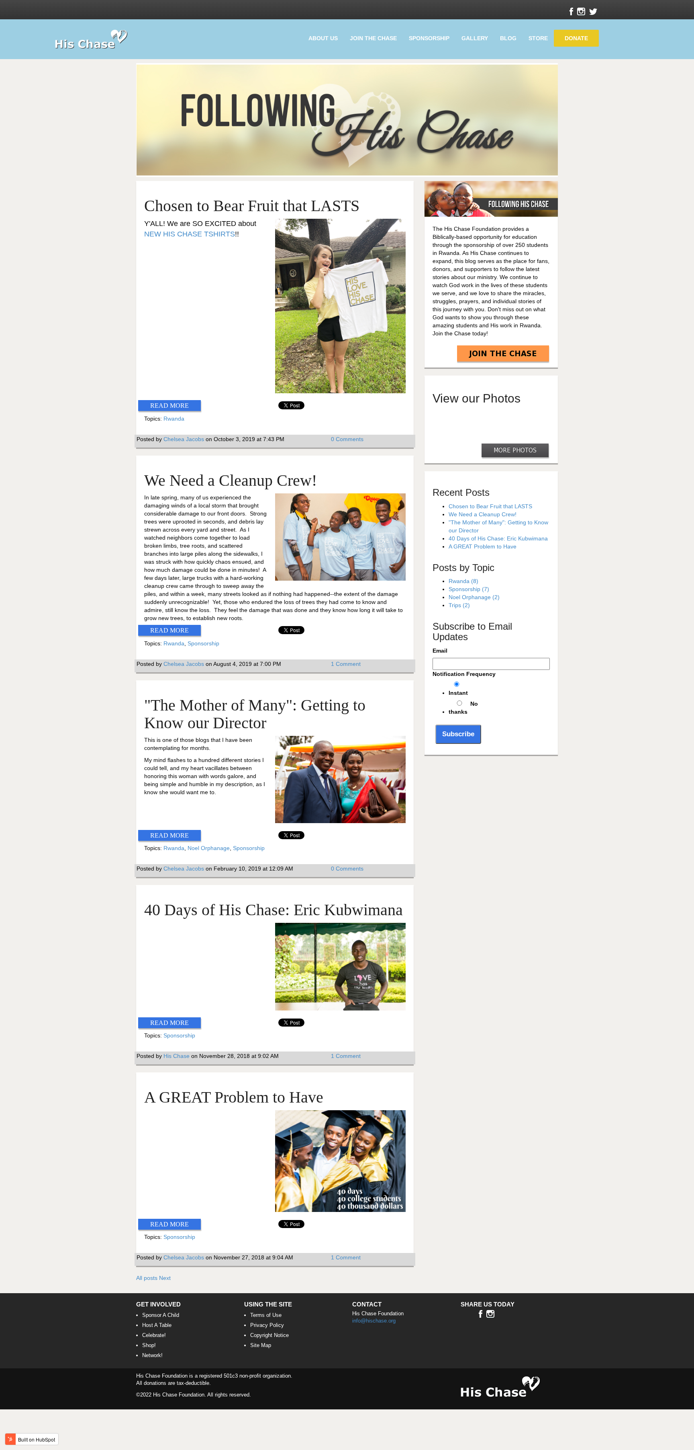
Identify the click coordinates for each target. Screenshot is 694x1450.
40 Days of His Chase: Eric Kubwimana (273, 910)
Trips (459, 605)
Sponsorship (203, 643)
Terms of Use (266, 1315)
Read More (169, 405)
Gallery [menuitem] (474, 38)
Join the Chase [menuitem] (373, 38)
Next (165, 1278)
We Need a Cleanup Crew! (230, 480)
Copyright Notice (269, 1335)
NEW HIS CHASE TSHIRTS (189, 234)
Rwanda (173, 418)
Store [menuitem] (538, 38)
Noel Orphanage (209, 848)
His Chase (176, 1056)
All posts (146, 1278)
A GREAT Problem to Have (233, 1097)
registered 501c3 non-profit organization (245, 1376)
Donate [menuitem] (576, 38)
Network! (152, 1355)
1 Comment (346, 664)
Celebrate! (154, 1335)
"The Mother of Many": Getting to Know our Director (254, 714)
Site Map (260, 1345)
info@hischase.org (374, 1321)
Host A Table (156, 1325)
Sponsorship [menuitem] (429, 38)
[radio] (499, 689)
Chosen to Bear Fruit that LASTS (251, 206)
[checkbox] (491, 699)
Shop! (149, 1345)
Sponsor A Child (160, 1315)
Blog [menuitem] (508, 38)
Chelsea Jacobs (183, 439)
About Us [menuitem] (323, 38)
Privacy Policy (267, 1325)
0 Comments (347, 439)
